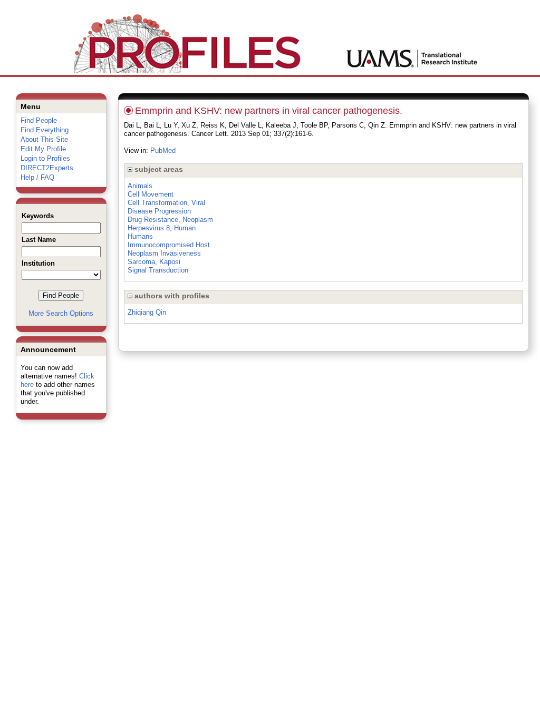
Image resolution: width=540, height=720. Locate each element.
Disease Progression (159, 211)
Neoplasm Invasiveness (164, 253)
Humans (140, 236)
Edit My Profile (43, 149)
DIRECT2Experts (47, 168)
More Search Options (60, 313)
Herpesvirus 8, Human (162, 228)
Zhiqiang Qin (147, 312)
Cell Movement (150, 194)
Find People (39, 120)
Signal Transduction (158, 270)
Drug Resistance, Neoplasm (170, 219)
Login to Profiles (45, 158)
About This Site (44, 139)
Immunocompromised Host (169, 245)
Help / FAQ (37, 177)
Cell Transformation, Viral (166, 203)
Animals (140, 186)
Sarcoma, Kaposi (154, 262)
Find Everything (45, 130)
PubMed (163, 150)
